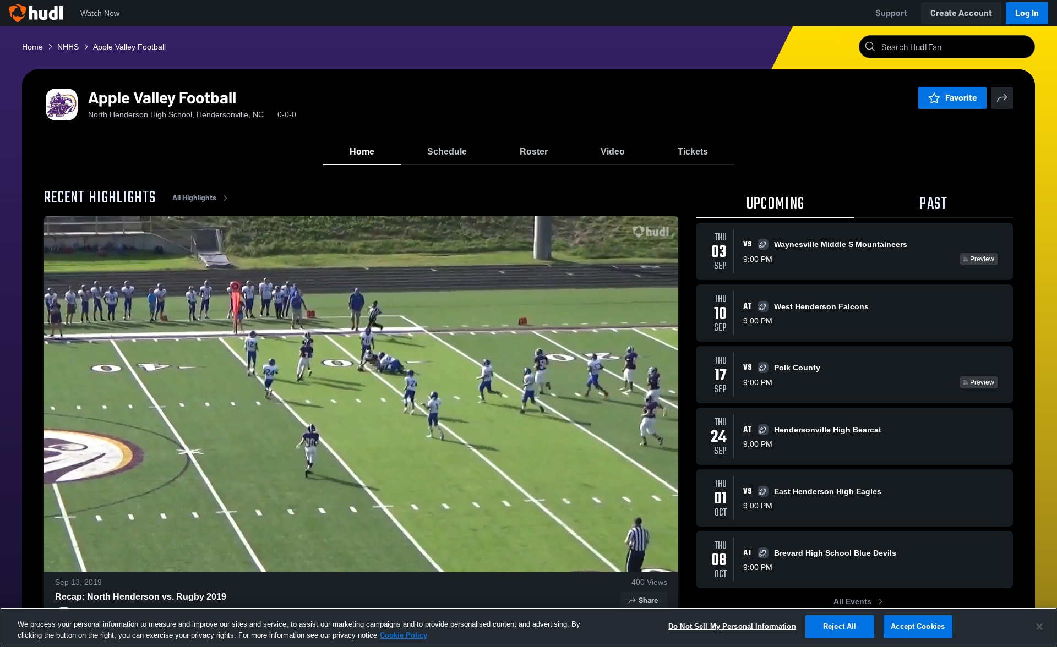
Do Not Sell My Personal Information (732, 626)
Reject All (839, 626)
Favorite (961, 97)
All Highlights (194, 197)
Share (648, 600)
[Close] (1039, 627)
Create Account (961, 13)
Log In (1027, 13)
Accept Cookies (918, 626)
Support (891, 13)
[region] (528, 627)
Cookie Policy (403, 635)
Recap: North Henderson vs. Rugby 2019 (140, 596)
